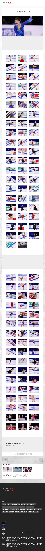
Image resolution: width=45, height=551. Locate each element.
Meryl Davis (5, 511)
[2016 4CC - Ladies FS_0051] (34, 429)
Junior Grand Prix (6, 509)
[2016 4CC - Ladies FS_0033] (34, 373)
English (11, 525)
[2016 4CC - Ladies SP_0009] (34, 80)
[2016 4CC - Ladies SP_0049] (11, 210)
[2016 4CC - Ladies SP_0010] (11, 89)
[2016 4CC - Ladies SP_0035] (22, 164)
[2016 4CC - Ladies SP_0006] (34, 70)
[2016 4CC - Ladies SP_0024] (34, 126)
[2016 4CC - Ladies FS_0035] (22, 383)
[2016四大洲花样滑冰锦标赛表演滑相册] (17, 469)
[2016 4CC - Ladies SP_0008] (22, 80)
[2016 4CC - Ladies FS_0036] (34, 383)
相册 (29, 12)
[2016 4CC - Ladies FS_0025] (11, 355)
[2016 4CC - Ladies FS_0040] (11, 401)
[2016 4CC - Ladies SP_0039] (34, 173)
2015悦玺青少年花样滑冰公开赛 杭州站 (7, 475)
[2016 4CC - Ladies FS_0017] (22, 326)
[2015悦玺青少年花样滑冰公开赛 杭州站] (7, 469)
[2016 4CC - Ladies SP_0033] (34, 154)
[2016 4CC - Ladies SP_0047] (22, 201)
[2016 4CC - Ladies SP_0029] (22, 145)
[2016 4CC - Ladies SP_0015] (34, 98)
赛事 (16, 525)
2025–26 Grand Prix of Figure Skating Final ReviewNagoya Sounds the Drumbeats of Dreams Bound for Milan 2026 (18, 523)
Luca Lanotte (30, 509)
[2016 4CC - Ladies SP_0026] (22, 136)
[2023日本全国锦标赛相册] (27, 469)
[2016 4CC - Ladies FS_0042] (34, 401)
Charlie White (32, 504)
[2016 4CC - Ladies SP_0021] (34, 117)
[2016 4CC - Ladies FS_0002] (22, 280)
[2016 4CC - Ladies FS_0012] (34, 308)
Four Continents (29, 506)
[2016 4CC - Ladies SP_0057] (34, 229)
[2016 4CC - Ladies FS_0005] (22, 289)
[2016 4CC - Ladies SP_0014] (22, 98)
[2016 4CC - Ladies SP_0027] (34, 136)
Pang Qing (11, 511)
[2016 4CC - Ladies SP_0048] (34, 201)
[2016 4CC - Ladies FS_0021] (34, 336)
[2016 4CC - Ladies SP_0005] (22, 70)
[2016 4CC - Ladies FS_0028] (11, 364)
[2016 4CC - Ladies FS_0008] (22, 298)
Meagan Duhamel (37, 509)
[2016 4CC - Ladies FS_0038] (22, 392)
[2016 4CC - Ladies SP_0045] (34, 192)
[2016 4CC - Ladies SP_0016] (11, 107)
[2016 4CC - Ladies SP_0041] (22, 182)
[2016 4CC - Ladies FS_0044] (22, 411)
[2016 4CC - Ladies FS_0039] (34, 392)
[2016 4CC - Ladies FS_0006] (34, 289)
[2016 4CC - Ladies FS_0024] (34, 345)
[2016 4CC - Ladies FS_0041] (22, 401)
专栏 (13, 525)
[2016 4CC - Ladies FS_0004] (11, 289)
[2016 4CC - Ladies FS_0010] (11, 308)
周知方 (37, 511)
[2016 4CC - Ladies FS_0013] (11, 317)
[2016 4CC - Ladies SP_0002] (22, 61)
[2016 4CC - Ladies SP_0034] (11, 164)
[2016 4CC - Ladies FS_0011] (22, 308)
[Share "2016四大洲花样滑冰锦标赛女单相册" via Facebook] (18, 454)
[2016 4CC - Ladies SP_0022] (11, 126)
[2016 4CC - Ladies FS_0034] (11, 383)
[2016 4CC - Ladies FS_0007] (11, 298)
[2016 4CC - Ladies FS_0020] (22, 336)
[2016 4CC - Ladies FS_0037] (11, 392)
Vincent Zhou (24, 511)
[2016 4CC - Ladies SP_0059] (22, 238)
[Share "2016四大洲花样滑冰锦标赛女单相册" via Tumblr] (24, 454)
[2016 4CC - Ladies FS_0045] (34, 411)
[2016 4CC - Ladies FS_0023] (22, 345)
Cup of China (5, 506)
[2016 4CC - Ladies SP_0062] (22, 248)
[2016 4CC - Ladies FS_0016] (11, 326)
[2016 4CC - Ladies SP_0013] (11, 98)
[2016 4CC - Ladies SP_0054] (34, 220)
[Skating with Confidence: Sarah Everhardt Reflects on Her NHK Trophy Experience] (3, 533)
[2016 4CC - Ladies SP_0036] (34, 164)
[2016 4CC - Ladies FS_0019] (11, 336)
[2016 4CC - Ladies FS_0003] (34, 280)
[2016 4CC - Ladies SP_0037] (11, 173)
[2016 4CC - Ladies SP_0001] (11, 61)
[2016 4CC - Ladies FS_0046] (11, 420)
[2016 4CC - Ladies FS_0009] (34, 298)
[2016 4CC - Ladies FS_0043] (11, 411)
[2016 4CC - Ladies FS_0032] (22, 373)
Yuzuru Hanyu (31, 511)
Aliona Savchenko (16, 504)
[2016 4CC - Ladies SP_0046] (11, 201)
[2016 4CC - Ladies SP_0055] (11, 229)
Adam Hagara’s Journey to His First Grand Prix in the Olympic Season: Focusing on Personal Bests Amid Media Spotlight (24, 528)
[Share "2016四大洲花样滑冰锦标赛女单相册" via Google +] (22, 454)
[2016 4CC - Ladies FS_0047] (22, 420)
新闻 (14, 525)
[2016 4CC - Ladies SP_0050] (22, 210)
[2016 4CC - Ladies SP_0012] (34, 89)
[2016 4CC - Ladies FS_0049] (11, 429)
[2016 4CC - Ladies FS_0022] (11, 345)
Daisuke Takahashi (14, 506)
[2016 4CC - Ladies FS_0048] (34, 420)
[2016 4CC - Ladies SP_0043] (11, 192)
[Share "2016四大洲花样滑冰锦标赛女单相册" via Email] (29, 454)
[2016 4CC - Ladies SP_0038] (22, 173)
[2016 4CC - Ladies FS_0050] (22, 429)
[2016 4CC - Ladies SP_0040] (11, 182)
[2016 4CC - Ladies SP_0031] (11, 154)
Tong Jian (17, 511)
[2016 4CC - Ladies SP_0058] (11, 238)
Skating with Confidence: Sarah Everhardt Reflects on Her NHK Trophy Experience (21, 532)
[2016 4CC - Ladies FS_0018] (34, 326)
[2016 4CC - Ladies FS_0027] (34, 355)
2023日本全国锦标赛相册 (27, 474)
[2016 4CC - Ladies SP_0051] (34, 210)
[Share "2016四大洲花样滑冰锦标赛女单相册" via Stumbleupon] (26, 454)
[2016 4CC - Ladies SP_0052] (11, 220)
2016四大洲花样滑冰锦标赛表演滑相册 (17, 474)
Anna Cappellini (24, 504)
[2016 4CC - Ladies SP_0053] (22, 220)
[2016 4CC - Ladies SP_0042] (34, 182)
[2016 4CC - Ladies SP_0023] (22, 126)
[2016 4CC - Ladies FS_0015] (34, 317)
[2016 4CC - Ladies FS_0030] (34, 364)
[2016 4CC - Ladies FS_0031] (11, 373)
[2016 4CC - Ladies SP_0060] (34, 238)
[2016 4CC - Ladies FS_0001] (11, 280)
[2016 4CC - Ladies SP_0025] (11, 136)
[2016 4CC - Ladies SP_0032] (22, 154)
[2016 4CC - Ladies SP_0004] (11, 70)
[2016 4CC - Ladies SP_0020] (22, 117)
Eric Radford (22, 506)
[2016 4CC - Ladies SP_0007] (11, 80)
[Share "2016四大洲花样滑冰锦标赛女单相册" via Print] (31, 454)
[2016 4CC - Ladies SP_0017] (22, 107)
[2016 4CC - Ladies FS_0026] (22, 355)
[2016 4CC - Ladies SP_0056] (22, 229)
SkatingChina (21, 12)
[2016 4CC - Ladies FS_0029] (22, 364)
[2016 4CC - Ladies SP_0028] (11, 145)
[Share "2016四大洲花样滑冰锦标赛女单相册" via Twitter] (20, 454)
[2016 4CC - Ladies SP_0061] (11, 248)
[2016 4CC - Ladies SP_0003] (34, 61)
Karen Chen (22, 509)
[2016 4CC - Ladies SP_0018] (34, 107)
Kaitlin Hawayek (15, 509)
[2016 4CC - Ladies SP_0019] (11, 117)
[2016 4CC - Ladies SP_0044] (22, 192)
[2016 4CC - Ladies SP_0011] (22, 89)
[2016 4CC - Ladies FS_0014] (22, 317)
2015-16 (4, 504)
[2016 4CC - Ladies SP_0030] (34, 145)
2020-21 (8, 504)
